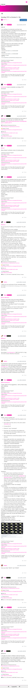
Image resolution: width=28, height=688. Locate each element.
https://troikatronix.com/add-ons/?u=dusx (9, 132)
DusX (5, 116)
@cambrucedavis (8, 477)
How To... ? (5, 19)
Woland (5, 24)
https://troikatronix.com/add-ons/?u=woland (10, 68)
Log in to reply (23, 20)
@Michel (3, 382)
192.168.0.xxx (4, 366)
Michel (5, 335)
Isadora (5, 282)
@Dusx (2, 297)
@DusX (2, 148)
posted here (22, 475)
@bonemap (3, 87)
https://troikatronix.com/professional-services (10, 126)
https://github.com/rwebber (6, 136)
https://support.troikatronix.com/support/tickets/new (11, 62)
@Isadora (7, 297)
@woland (3, 118)
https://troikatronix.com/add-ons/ (11, 67)
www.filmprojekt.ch (11, 352)
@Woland (3, 224)
